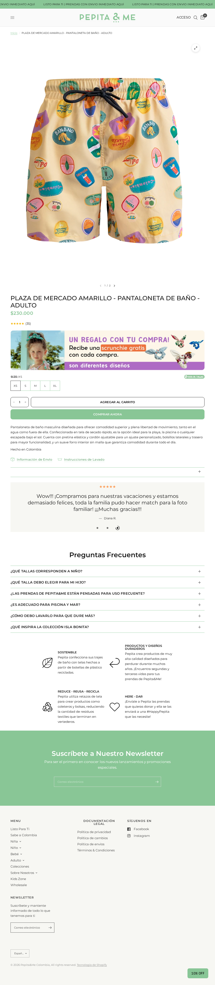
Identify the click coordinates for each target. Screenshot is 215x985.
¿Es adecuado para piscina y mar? (45, 598)
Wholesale (18, 885)
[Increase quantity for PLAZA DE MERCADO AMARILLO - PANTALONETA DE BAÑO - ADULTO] (25, 402)
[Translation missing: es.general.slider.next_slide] (114, 285)
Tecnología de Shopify (92, 964)
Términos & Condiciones (96, 850)
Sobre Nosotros (22, 873)
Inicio (13, 33)
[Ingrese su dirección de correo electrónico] (157, 775)
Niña (14, 841)
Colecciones (19, 866)
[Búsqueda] (195, 18)
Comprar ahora (107, 414)
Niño (14, 848)
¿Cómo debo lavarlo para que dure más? (52, 609)
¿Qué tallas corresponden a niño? (46, 565)
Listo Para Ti (19, 829)
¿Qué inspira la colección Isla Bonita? (49, 620)
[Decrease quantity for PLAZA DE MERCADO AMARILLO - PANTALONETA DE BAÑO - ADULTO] (14, 402)
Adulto (15, 860)
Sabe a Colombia (23, 835)
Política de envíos (90, 844)
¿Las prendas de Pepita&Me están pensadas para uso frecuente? (77, 587)
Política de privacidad (94, 832)
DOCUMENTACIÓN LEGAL (99, 822)
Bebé (14, 854)
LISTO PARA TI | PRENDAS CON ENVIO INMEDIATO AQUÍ (76, 4)
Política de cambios (92, 838)
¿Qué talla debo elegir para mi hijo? (48, 576)
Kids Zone (18, 879)
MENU (15, 820)
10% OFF (198, 973)
